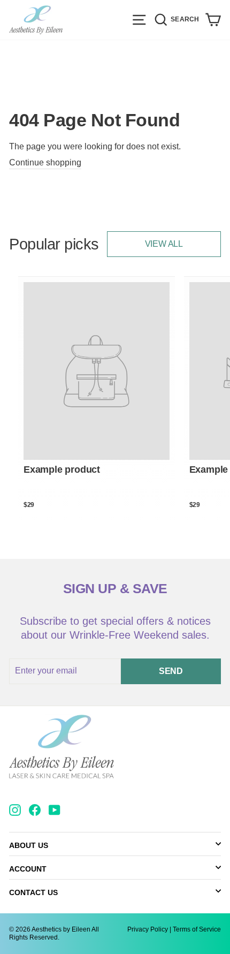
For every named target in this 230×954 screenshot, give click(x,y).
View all (164, 243)
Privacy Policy (147, 929)
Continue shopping (45, 162)
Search (186, 18)
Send (171, 671)
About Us (28, 845)
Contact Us (33, 892)
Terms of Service (197, 929)
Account (28, 869)
